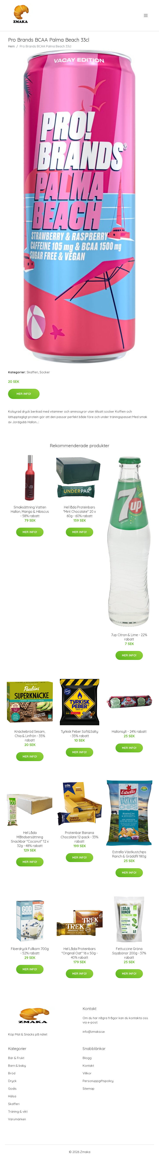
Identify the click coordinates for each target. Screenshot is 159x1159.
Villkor (87, 1073)
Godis (12, 1089)
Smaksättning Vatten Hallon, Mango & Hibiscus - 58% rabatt (30, 511)
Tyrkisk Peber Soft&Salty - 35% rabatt (79, 733)
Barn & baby (17, 1066)
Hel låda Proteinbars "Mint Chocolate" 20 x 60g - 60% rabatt (79, 511)
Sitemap (88, 1089)
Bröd (11, 1073)
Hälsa (12, 1096)
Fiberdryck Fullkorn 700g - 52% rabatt (30, 951)
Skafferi (32, 372)
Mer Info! (24, 394)
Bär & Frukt (16, 1058)
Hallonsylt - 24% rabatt (129, 731)
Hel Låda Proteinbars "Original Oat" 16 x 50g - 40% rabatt (79, 953)
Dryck (12, 1081)
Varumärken (17, 1119)
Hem (11, 46)
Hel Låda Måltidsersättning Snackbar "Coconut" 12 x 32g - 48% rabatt (30, 839)
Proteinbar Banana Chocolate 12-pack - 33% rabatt (79, 837)
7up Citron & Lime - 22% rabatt (129, 637)
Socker (45, 372)
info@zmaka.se (94, 1032)
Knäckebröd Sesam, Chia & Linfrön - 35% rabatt (29, 735)
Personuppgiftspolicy (98, 1081)
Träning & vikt (18, 1111)
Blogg (87, 1058)
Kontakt (88, 1066)
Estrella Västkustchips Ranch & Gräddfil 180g (129, 854)
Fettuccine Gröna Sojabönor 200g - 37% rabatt (129, 953)
